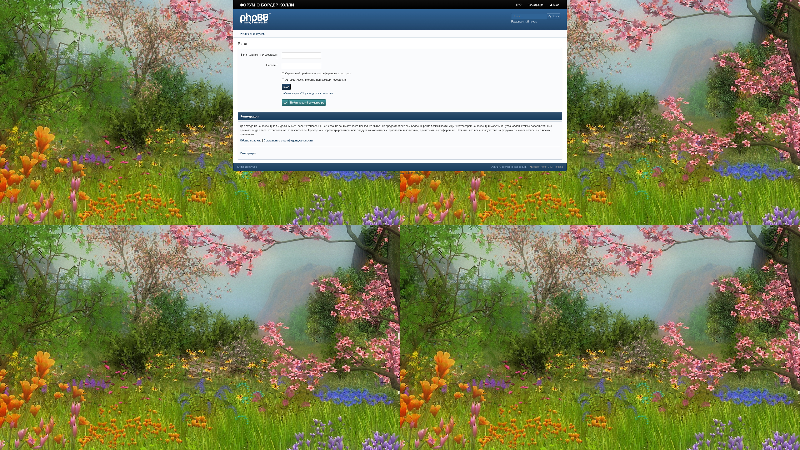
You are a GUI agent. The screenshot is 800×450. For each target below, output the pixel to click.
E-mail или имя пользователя (259, 56)
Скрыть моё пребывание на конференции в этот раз (317, 73)
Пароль (272, 65)
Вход (286, 87)
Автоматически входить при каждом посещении (315, 79)
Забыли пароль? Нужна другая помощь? (307, 93)
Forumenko (399, 173)
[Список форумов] (358, 19)
